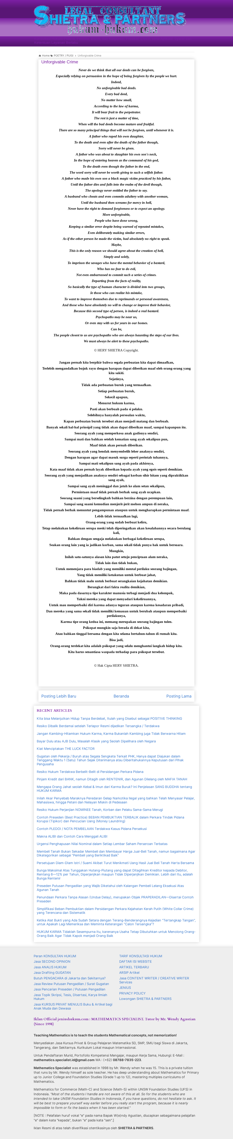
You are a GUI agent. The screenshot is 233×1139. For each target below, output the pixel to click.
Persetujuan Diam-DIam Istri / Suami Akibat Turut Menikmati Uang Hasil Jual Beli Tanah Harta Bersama (115, 863)
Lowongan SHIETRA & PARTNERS (145, 999)
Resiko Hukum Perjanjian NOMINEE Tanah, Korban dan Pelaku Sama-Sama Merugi (100, 810)
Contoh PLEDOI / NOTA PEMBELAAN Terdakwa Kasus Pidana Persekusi (92, 829)
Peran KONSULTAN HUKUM (55, 956)
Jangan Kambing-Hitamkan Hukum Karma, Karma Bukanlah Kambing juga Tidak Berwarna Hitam (111, 733)
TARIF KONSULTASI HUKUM (140, 956)
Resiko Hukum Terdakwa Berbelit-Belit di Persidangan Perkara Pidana (90, 772)
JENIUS (125, 988)
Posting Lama (178, 696)
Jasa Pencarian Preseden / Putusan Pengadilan (69, 989)
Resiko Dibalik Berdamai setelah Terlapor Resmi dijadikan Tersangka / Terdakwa (98, 726)
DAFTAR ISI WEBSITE (135, 961)
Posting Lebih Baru (58, 696)
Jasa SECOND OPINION (52, 961)
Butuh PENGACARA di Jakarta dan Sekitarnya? (70, 978)
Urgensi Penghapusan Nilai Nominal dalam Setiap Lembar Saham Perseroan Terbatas (102, 844)
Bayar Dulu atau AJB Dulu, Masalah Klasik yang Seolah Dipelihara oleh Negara (96, 741)
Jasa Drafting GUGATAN (52, 972)
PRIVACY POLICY (132, 993)
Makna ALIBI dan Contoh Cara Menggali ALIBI (72, 836)
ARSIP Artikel (129, 972)
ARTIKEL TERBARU (134, 967)
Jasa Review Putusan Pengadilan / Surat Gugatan (71, 984)
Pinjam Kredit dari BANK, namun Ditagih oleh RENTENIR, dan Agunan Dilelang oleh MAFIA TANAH (112, 779)
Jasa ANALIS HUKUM (50, 967)
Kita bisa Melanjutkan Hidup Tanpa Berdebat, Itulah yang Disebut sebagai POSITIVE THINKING (109, 718)
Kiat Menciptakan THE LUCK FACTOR (66, 749)
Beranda (121, 696)
